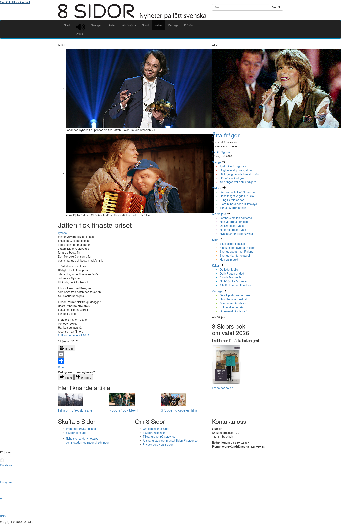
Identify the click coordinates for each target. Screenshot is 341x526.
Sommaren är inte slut (233, 303)
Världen (111, 25)
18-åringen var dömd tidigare (238, 182)
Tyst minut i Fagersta (233, 166)
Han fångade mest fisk (234, 299)
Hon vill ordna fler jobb (234, 222)
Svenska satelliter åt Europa (237, 192)
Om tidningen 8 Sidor (156, 429)
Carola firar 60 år (230, 277)
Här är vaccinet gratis (233, 178)
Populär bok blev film (125, 410)
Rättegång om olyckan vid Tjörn (239, 174)
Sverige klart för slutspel (235, 255)
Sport (145, 25)
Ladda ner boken (222, 388)
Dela (61, 367)
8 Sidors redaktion (154, 432)
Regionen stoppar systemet (237, 170)
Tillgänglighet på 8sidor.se (159, 436)
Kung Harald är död (232, 200)
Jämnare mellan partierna (236, 218)
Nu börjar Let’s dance (233, 281)
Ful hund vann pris (231, 307)
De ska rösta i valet (232, 226)
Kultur (158, 25)
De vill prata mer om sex (235, 295)
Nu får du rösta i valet (233, 230)
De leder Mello (229, 269)
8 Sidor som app (76, 432)
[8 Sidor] (132, 18)
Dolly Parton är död (232, 273)
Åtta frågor (226, 135)
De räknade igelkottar (233, 311)
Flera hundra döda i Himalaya (238, 204)
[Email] (132, 354)
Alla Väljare (129, 25)
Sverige (96, 25)
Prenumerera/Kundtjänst (81, 429)
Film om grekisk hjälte (75, 410)
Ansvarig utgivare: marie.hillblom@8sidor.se (170, 440)
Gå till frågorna (221, 152)
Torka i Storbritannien (233, 208)
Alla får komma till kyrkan (235, 285)
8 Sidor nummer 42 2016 (73, 335)
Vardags (173, 25)
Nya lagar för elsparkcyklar (236, 233)
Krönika (189, 25)
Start (67, 25)
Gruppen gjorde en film (179, 410)
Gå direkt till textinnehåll (15, 2)
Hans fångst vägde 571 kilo (237, 196)
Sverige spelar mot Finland (236, 251)
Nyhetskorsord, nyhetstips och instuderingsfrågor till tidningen (88, 440)
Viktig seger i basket (232, 244)
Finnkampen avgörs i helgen (237, 247)
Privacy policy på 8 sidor (158, 444)
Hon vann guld (229, 259)
